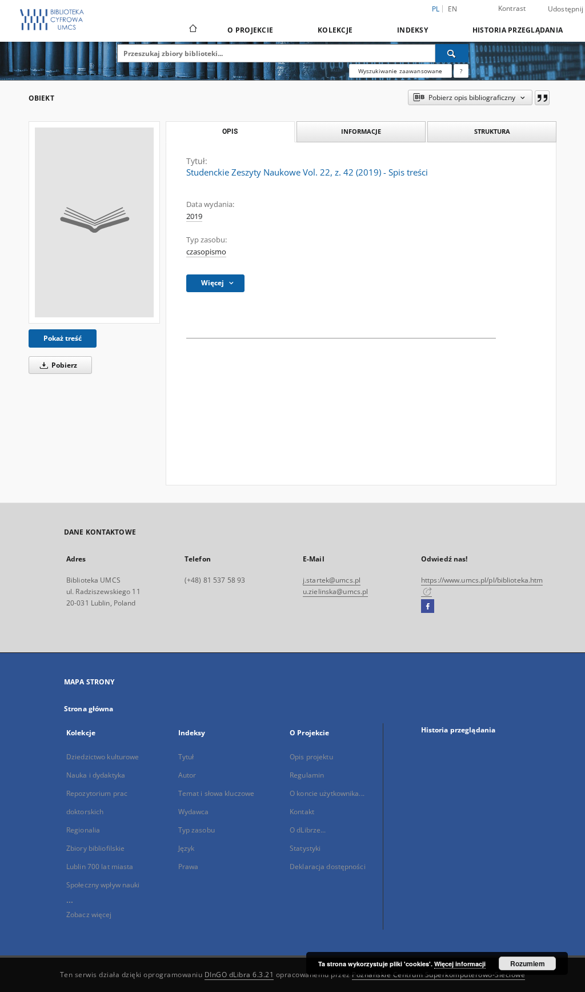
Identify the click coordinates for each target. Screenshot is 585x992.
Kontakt (302, 811)
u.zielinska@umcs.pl (335, 591)
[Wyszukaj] (451, 53)
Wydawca (193, 811)
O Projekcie (250, 30)
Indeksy (412, 30)
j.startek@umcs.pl (331, 580)
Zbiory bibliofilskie (95, 848)
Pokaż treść (62, 338)
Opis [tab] (230, 132)
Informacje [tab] (361, 131)
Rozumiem (527, 963)
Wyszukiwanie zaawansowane (400, 71)
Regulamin (307, 775)
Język (186, 848)
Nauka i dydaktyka (95, 775)
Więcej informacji (460, 963)
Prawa (188, 866)
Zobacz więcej (89, 914)
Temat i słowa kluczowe (216, 793)
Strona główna (89, 709)
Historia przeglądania (517, 30)
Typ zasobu (196, 830)
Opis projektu (311, 757)
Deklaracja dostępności (328, 866)
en (453, 9)
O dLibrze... (308, 830)
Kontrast (512, 8)
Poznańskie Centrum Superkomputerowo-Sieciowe (438, 974)
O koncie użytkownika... (327, 793)
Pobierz (63, 365)
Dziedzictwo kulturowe (102, 757)
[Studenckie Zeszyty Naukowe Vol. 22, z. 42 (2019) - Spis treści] (94, 222)
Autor (187, 775)
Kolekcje (335, 30)
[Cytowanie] (542, 97)
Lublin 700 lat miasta (100, 866)
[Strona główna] (192, 29)
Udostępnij (566, 9)
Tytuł (186, 757)
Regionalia (83, 830)
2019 (194, 216)
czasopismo (206, 252)
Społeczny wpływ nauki (103, 885)
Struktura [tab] (492, 131)
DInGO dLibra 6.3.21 (239, 974)
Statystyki (305, 848)
